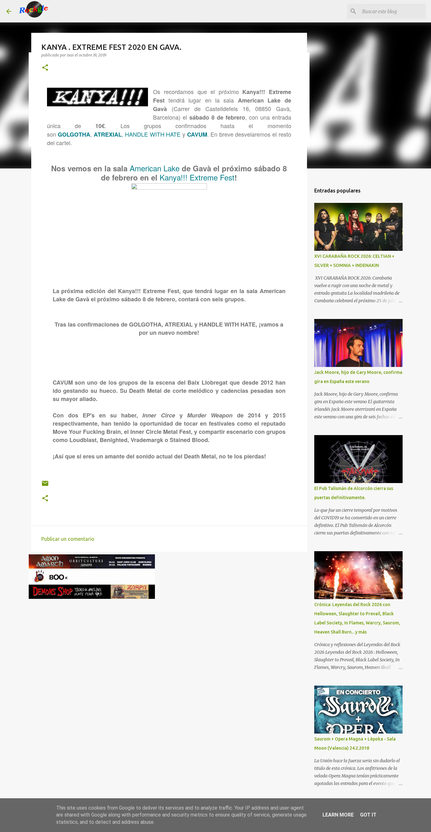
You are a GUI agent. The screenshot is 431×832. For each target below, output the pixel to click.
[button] (45, 68)
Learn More (338, 815)
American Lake (155, 168)
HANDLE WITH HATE (152, 134)
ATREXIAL (108, 134)
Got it (368, 815)
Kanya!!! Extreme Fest (197, 177)
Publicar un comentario (67, 539)
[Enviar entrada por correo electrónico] (45, 486)
